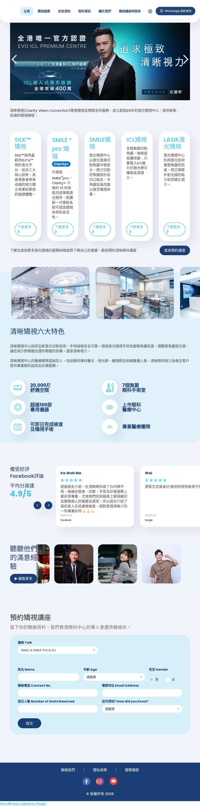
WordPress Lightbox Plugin (23, 803)
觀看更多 (24, 578)
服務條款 (132, 770)
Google (149, 520)
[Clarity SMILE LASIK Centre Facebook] (87, 784)
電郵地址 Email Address (120, 686)
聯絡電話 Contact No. (34, 686)
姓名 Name (26, 670)
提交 (29, 723)
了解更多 (24, 227)
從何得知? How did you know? (125, 702)
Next (185, 59)
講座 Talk (25, 643)
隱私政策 (100, 770)
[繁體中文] (150, 11)
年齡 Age (90, 670)
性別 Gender (158, 670)
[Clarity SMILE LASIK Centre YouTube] (113, 784)
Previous (15, 59)
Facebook (66, 520)
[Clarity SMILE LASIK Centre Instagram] (100, 784)
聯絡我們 (68, 770)
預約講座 (175, 11)
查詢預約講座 (174, 250)
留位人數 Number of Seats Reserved (46, 702)
